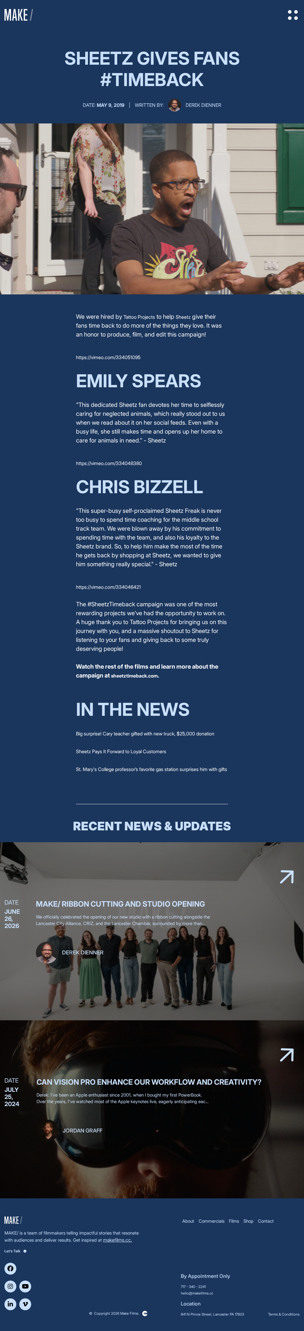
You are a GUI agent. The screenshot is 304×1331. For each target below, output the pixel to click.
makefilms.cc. (117, 1240)
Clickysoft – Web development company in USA (145, 1313)
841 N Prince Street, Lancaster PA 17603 (212, 1314)
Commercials (211, 1221)
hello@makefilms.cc (197, 1293)
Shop (248, 1221)
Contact (266, 1221)
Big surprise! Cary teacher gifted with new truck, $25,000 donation (145, 734)
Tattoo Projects (139, 317)
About (188, 1221)
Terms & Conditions (284, 1314)
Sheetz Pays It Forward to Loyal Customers (121, 751)
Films (234, 1221)
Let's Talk (12, 1251)
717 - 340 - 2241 (193, 1286)
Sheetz (183, 317)
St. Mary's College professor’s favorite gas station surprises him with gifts (151, 769)
